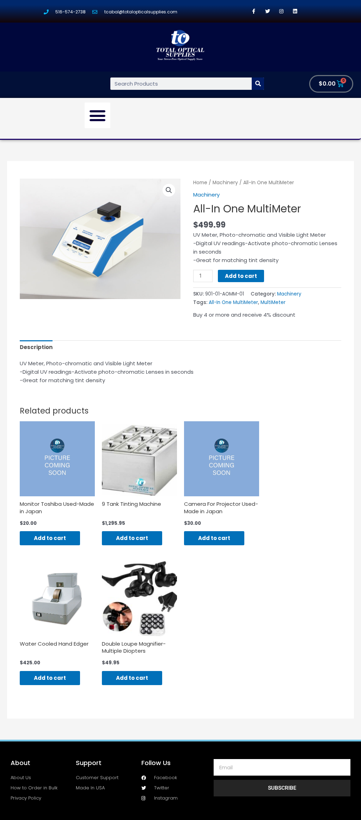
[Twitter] (267, 11)
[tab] (36, 347)
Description (36, 347)
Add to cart (241, 276)
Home (200, 182)
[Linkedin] (295, 11)
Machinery (225, 182)
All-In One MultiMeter (233, 302)
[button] (98, 116)
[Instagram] (281, 11)
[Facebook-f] (254, 11)
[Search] (258, 83)
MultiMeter (273, 302)
